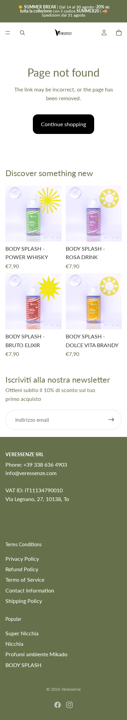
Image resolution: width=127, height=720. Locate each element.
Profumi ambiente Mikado (36, 654)
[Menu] (8, 32)
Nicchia (14, 643)
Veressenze (71, 689)
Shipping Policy (23, 601)
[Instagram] (69, 705)
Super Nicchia (22, 633)
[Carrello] (118, 32)
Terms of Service (24, 579)
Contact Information (29, 590)
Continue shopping (63, 124)
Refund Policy (21, 569)
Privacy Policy (22, 558)
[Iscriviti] (111, 420)
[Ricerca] (22, 32)
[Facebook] (58, 705)
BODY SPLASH (23, 665)
